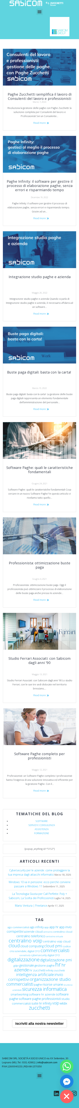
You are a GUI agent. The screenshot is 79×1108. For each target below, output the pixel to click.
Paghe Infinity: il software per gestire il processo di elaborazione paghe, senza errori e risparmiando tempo (39, 185)
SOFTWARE (41, 821)
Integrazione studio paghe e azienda (40, 276)
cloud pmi (53, 945)
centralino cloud (62, 931)
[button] (39, 12)
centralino (48, 931)
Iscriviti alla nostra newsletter (39, 1024)
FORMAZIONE (41, 833)
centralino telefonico (30, 936)
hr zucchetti (37, 970)
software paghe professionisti (40, 998)
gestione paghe (45, 965)
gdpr (16, 965)
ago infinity (37, 927)
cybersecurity (39, 955)
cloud (14, 945)
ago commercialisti (18, 927)
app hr (53, 927)
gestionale (26, 965)
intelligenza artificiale (35, 974)
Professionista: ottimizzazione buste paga (39, 565)
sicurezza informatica (44, 989)
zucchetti (39, 1007)
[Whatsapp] (66, 1066)
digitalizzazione (23, 959)
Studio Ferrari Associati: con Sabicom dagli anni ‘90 (39, 660)
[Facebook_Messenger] (66, 1081)
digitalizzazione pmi (56, 959)
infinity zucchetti (55, 970)
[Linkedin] (56, 1093)
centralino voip (25, 940)
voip (55, 1003)
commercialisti (54, 950)
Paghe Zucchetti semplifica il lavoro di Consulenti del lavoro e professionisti (40, 96)
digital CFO (53, 955)
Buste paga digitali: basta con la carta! (39, 372)
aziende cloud (33, 931)
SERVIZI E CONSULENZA (41, 825)
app (46, 927)
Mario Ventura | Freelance (31, 905)
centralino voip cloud (56, 941)
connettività (24, 955)
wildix (63, 1003)
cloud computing (32, 946)
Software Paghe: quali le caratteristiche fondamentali (39, 469)
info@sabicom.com (47, 1062)
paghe (38, 984)
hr (58, 964)
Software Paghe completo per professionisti (39, 755)
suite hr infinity (41, 1003)
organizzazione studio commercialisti (39, 981)
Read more (39, 123)
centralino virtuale (54, 936)
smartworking (19, 994)
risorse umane (53, 984)
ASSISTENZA (42, 829)
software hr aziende (42, 994)
